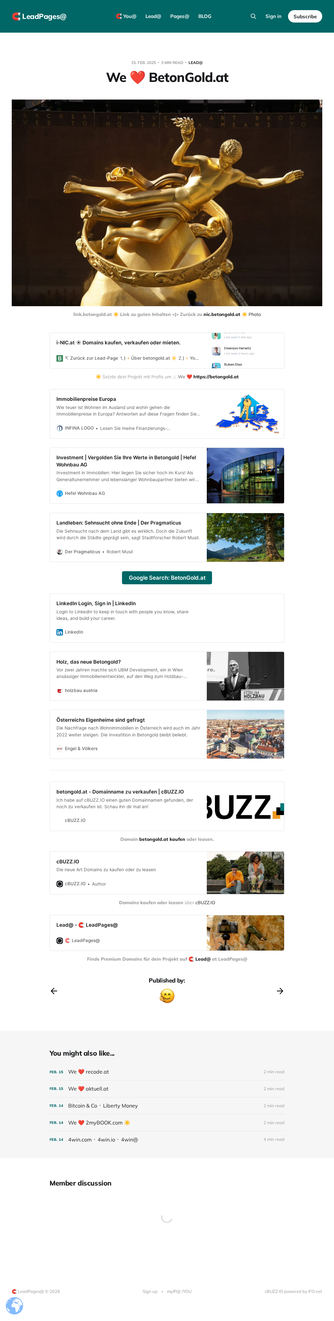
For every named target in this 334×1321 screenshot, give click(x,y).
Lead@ (153, 16)
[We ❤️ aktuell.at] (167, 1088)
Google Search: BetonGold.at (167, 577)
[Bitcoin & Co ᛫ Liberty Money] (167, 1105)
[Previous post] (54, 991)
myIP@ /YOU (179, 1291)
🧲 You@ (126, 16)
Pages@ (179, 16)
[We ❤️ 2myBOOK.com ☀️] (167, 1122)
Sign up (150, 1291)
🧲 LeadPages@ (39, 16)
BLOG (204, 16)
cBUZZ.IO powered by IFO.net (293, 1291)
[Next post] (280, 991)
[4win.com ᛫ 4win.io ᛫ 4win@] (167, 1139)
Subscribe (305, 16)
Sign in (273, 16)
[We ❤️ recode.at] (167, 1071)
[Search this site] (253, 16)
